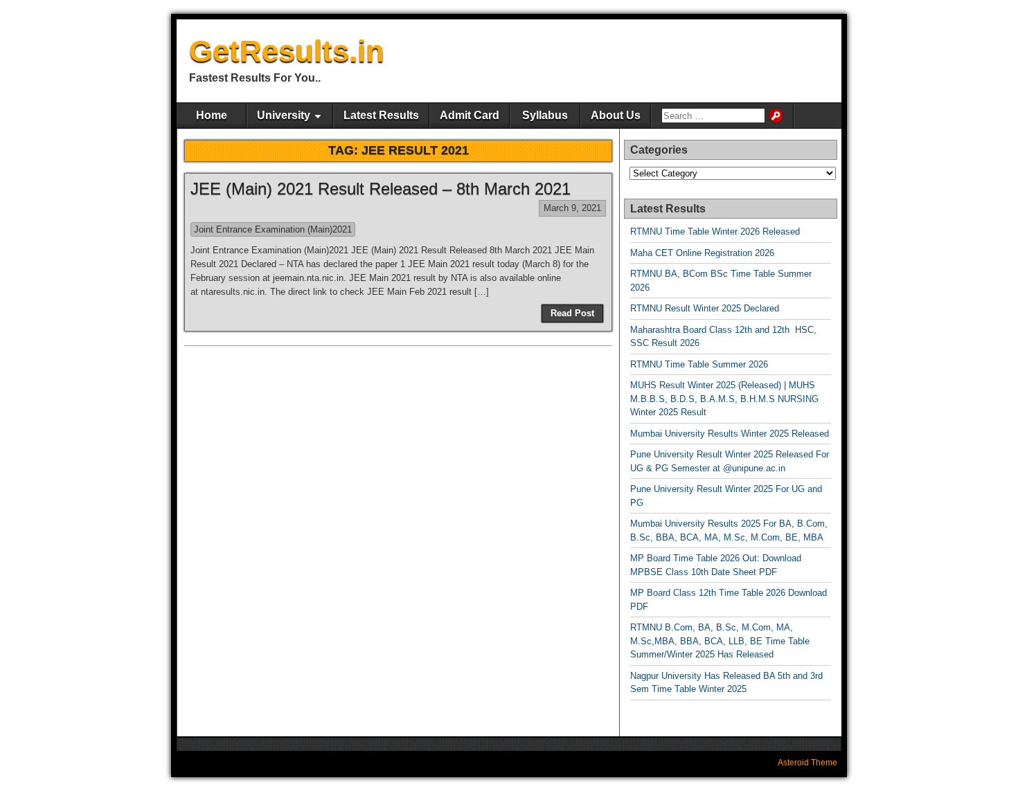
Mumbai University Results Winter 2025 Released (729, 433)
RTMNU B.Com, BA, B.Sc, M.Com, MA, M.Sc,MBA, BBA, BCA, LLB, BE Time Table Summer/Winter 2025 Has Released (720, 641)
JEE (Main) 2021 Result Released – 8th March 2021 (380, 188)
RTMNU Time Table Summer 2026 (699, 364)
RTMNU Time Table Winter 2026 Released (715, 231)
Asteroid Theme (807, 762)
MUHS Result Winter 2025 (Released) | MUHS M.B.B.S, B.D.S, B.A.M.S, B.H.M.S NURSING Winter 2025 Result (724, 398)
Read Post (572, 313)
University (283, 115)
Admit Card (469, 115)
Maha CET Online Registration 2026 (702, 253)
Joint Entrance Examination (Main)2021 (273, 229)
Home (211, 115)
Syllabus (545, 115)
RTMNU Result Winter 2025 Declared (704, 308)
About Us (616, 115)
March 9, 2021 (572, 208)
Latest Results (381, 115)
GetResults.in (286, 51)
